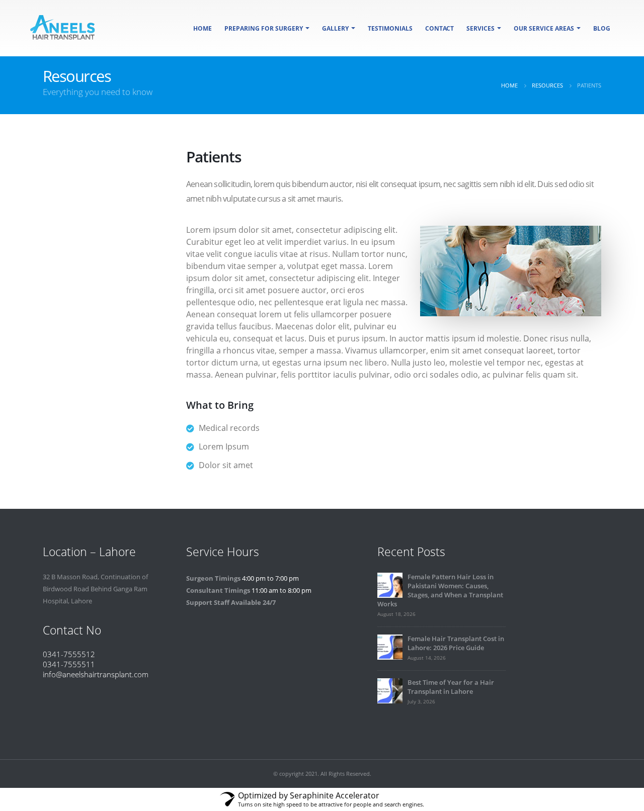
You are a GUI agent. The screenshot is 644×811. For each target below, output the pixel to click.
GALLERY (335, 28)
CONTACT (439, 28)
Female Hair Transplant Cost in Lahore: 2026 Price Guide (456, 643)
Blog (601, 28)
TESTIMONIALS (390, 28)
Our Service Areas (544, 28)
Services (480, 28)
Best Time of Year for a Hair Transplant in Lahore (451, 687)
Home (202, 28)
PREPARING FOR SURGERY (263, 28)
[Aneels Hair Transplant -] (63, 28)
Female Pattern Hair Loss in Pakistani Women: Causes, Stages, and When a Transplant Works (440, 590)
